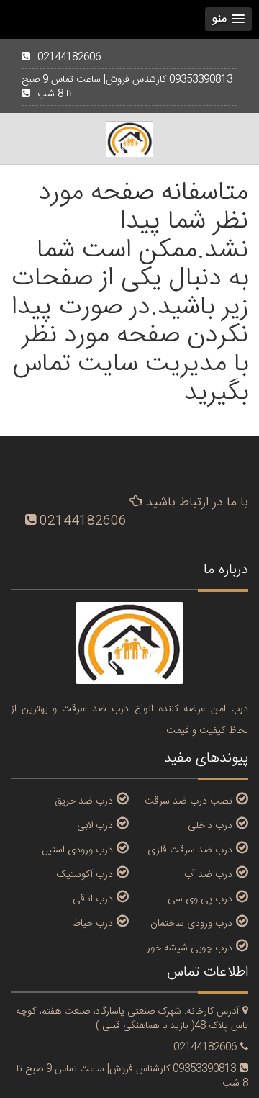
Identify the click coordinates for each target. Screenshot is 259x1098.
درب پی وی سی (200, 898)
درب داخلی (210, 825)
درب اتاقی (93, 898)
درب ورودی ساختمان (191, 923)
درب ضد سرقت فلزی (189, 850)
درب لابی (95, 825)
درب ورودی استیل (77, 850)
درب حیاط (93, 923)
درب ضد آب (208, 874)
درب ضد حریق (84, 801)
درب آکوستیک (85, 874)
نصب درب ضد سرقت (188, 801)
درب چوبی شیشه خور (189, 947)
